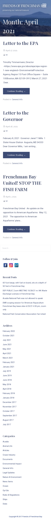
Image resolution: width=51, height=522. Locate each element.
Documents (8, 459)
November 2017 (9, 407)
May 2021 (7, 349)
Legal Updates (9, 473)
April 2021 (7, 353)
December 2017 (9, 402)
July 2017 (7, 424)
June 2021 (7, 344)
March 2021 (8, 358)
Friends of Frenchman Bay (25, 5)
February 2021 (9, 362)
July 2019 (7, 371)
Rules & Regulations (11, 495)
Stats (5, 504)
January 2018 (8, 398)
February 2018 (9, 393)
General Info (17, 99)
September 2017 (10, 416)
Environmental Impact (12, 464)
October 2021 (8, 336)
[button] (44, 6)
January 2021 (8, 367)
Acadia (6, 442)
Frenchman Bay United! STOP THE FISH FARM (22, 183)
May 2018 (7, 384)
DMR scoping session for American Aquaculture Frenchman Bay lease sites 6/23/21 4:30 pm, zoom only (24, 306)
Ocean (5, 486)
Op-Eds (6, 490)
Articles (6, 450)
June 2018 (7, 380)
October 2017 (8, 411)
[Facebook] (5, 265)
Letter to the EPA (20, 43)
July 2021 (7, 340)
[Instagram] (11, 265)
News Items (8, 482)
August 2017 (8, 420)
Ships (5, 499)
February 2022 (9, 331)
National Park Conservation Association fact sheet (24, 314)
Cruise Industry (9, 455)
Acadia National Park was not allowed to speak (23, 298)
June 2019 (7, 375)
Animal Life (7, 446)
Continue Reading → (16, 91)
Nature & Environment (12, 477)
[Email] (16, 265)
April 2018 (7, 389)
